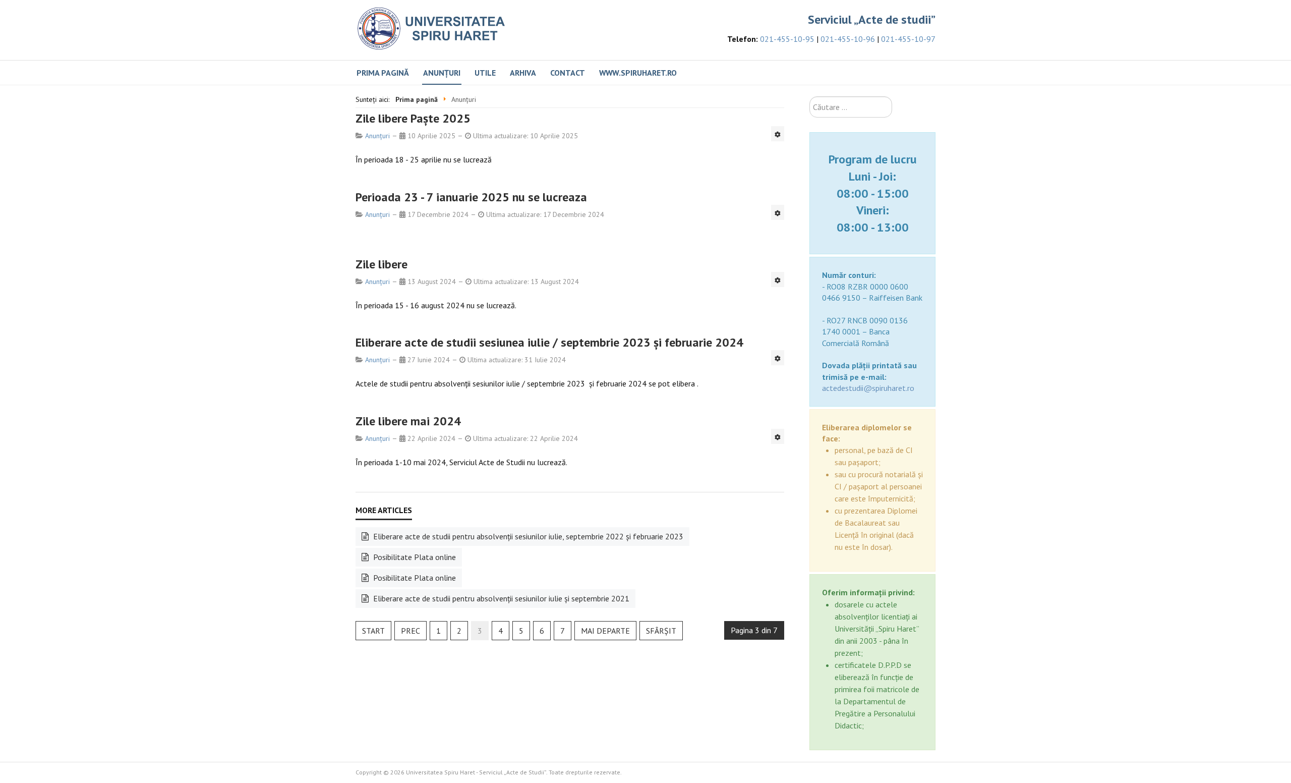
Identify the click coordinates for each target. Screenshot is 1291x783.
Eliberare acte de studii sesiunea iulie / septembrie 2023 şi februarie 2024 (549, 342)
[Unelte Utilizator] (777, 133)
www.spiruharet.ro (638, 73)
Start (373, 631)
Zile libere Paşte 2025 (413, 118)
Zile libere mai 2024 (408, 421)
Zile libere (381, 264)
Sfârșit (661, 631)
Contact (567, 73)
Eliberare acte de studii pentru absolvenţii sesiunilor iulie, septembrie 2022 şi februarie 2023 (527, 536)
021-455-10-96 (847, 39)
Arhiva (523, 73)
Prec (410, 631)
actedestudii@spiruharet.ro (868, 388)
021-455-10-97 (908, 39)
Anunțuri (441, 73)
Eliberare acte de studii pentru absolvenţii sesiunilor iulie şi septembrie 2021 (500, 598)
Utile (485, 73)
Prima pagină (383, 73)
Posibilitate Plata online (413, 557)
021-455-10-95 (787, 39)
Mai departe (605, 631)
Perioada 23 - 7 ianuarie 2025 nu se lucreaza (471, 197)
